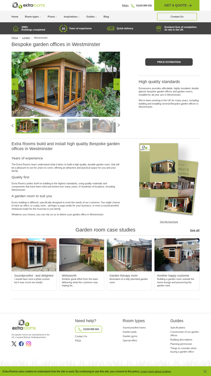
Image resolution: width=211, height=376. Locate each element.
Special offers (130, 340)
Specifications (177, 327)
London (26, 37)
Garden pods (130, 331)
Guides (90, 16)
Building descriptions (181, 339)
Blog (106, 16)
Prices (51, 16)
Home (15, 16)
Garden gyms (130, 336)
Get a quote (175, 5)
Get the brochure (169, 221)
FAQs (125, 5)
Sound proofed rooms (134, 327)
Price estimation (169, 62)
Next (116, 84)
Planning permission (181, 343)
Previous (15, 84)
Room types (32, 16)
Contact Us (177, 16)
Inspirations (70, 16)
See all (194, 230)
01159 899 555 (144, 5)
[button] (203, 371)
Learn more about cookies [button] (156, 371)
